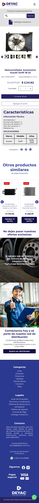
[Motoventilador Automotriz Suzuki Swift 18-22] (7, 56)
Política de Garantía (19, 409)
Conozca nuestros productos (19, 11)
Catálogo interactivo (19, 415)
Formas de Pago (19, 412)
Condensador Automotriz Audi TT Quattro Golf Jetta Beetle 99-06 (9, 206)
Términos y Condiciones (19, 402)
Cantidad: (12, 88)
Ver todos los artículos (19, 173)
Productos (19, 376)
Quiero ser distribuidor (19, 351)
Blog (20, 386)
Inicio (19, 371)
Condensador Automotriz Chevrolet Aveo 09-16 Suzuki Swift (29, 206)
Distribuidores (19, 381)
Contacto (19, 384)
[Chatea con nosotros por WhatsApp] (34, 497)
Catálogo (19, 379)
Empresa (19, 374)
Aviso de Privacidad (19, 399)
